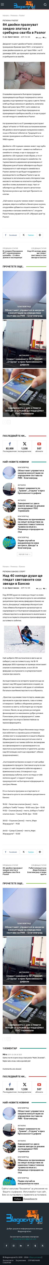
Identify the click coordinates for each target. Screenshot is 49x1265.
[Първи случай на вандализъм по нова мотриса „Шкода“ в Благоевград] (9, 542)
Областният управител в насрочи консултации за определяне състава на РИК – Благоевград (24, 313)
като (10, 442)
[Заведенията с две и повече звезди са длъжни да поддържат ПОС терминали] (24, 393)
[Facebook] (6, 1245)
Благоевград (24, 306)
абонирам (39, 442)
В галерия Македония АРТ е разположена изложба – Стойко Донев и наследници (13, 254)
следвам (24, 442)
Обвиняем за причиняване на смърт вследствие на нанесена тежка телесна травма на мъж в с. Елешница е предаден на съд (31, 525)
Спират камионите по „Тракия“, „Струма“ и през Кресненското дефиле (24, 362)
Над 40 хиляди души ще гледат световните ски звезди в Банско (36, 254)
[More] (40, 235)
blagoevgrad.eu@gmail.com (24, 1239)
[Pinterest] (28, 1245)
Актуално (24, 355)
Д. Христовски (12, 37)
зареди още (23, 554)
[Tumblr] (35, 1245)
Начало (6, 15)
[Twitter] (42, 1245)
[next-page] (8, 422)
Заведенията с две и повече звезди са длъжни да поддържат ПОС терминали (24, 411)
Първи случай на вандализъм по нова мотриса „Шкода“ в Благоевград (28, 544)
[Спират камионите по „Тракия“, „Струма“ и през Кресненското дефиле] (24, 344)
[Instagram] (13, 1245)
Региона (14, 15)
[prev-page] (4, 422)
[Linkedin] (21, 1245)
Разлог (22, 15)
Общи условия (35, 1257)
